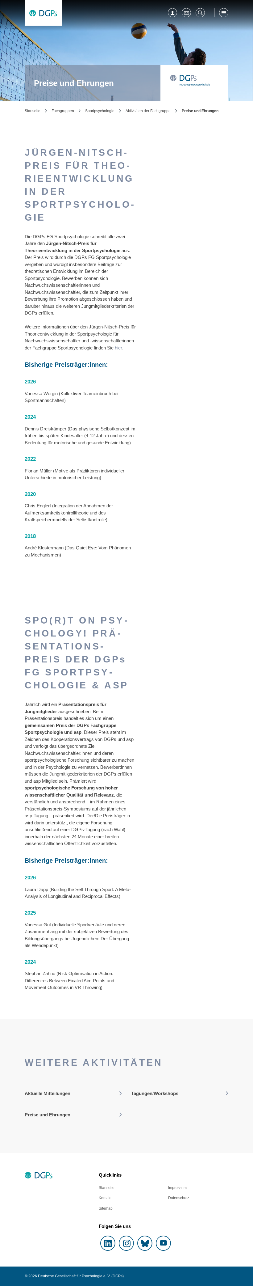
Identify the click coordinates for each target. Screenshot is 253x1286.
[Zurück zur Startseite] (43, 13)
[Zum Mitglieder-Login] (172, 12)
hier (118, 347)
